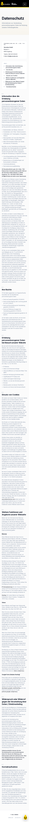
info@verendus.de (12, 56)
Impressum (10, 817)
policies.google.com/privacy (9, 691)
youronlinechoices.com (8, 499)
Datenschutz (18, 817)
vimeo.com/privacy (19, 670)
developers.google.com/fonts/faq (11, 688)
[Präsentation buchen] (25, 817)
